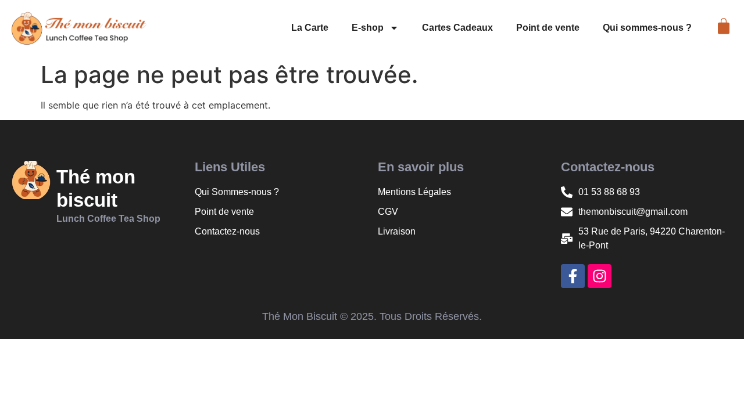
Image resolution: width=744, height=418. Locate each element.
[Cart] (723, 26)
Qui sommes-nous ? (647, 28)
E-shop (368, 28)
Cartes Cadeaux (457, 28)
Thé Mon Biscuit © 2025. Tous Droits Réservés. (372, 316)
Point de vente (548, 28)
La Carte (309, 28)
